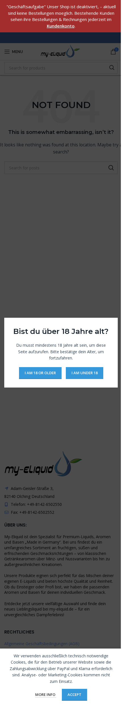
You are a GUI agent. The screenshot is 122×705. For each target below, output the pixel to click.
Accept (74, 694)
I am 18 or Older (40, 372)
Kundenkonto (61, 26)
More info (45, 694)
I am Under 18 (84, 372)
